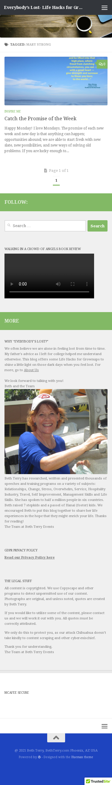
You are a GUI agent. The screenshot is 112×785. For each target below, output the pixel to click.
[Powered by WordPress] (39, 757)
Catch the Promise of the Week (40, 118)
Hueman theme (82, 757)
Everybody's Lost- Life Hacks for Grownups (44, 7)
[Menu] (104, 7)
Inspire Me (12, 111)
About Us (31, 370)
